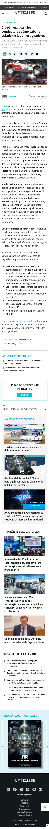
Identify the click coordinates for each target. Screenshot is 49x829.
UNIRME (24, 395)
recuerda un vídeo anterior (29, 321)
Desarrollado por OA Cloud (25, 824)
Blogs (41, 2)
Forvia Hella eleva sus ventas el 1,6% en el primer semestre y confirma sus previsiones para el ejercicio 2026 (24, 697)
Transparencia (24, 809)
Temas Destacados (9, 2)
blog (4, 109)
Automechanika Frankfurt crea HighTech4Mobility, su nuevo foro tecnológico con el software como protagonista (23, 564)
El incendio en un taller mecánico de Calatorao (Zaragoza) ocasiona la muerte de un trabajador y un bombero (24, 673)
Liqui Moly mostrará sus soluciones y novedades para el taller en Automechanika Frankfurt (24, 681)
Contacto (24, 800)
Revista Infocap (8, 7)
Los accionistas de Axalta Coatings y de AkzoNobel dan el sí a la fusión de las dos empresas (20, 663)
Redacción (12, 96)
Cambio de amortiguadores (12, 343)
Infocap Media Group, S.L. (27, 820)
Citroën (5, 106)
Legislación (21, 2)
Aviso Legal (24, 806)
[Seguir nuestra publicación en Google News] (4, 54)
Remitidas (29, 2)
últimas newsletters (27, 7)
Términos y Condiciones (24, 812)
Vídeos (36, 2)
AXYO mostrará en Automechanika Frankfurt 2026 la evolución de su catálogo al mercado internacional (23, 516)
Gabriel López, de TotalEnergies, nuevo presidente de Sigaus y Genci (24, 640)
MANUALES (30, 715)
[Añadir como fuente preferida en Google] (45, 807)
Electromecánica (10, 23)
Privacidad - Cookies (24, 815)
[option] (24, 743)
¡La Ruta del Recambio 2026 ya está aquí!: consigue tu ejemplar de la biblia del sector (23, 481)
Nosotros (24, 803)
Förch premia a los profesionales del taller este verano (22, 448)
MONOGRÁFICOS (11, 715)
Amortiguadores (25, 339)
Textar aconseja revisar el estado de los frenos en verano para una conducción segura (23, 688)
